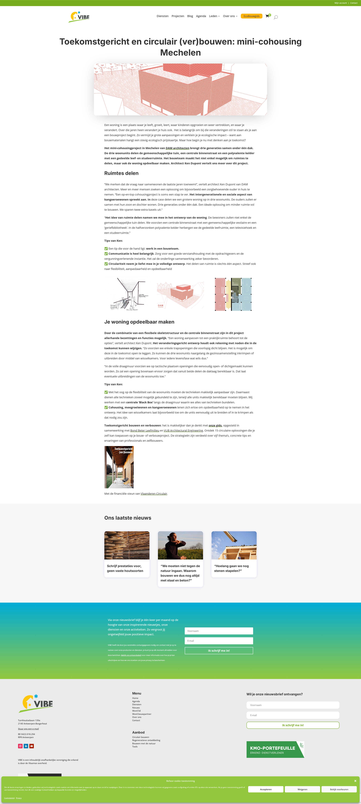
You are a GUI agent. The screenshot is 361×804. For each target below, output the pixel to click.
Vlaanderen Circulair (154, 494)
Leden (213, 16)
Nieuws (136, 707)
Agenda (201, 16)
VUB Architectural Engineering (183, 430)
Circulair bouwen (140, 737)
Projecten (178, 16)
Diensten (163, 16)
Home (135, 698)
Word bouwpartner (141, 714)
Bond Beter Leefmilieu (144, 430)
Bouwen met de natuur (144, 743)
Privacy (19, 798)
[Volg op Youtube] (31, 746)
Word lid (136, 710)
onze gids (215, 425)
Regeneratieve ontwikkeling (146, 740)
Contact (353, 3)
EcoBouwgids (252, 16)
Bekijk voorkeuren (339, 789)
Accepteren (266, 789)
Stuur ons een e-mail (28, 728)
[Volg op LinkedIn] (26, 746)
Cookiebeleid (9, 798)
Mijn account (341, 3)
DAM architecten (177, 148)
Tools (134, 746)
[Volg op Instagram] (20, 746)
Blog (190, 16)
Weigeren (302, 789)
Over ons (229, 16)
